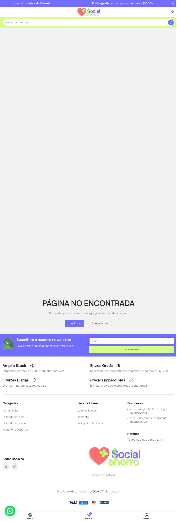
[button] (10, 511)
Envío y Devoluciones (90, 423)
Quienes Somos (87, 410)
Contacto (83, 417)
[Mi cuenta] (172, 12)
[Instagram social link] (6, 466)
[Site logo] (88, 11)
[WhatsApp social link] (14, 466)
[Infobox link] (45, 343)
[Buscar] (171, 22)
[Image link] (114, 456)
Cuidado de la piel (14, 417)
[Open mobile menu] (4, 12)
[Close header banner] (172, 3)
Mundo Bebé (10, 410)
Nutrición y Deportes (16, 429)
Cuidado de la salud (15, 423)
